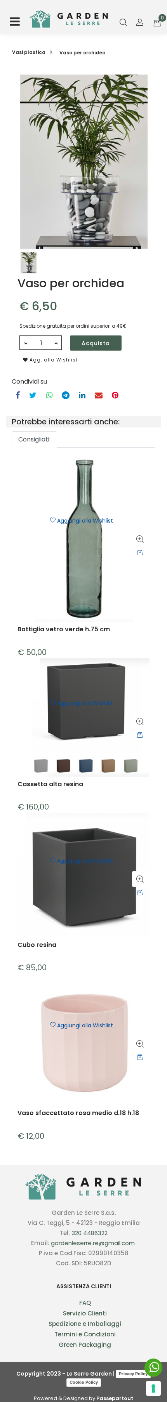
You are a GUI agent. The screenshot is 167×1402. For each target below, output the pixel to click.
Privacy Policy (133, 1373)
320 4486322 (89, 1233)
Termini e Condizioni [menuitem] (85, 1334)
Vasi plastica (28, 52)
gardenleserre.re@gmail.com (93, 1243)
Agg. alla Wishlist (53, 359)
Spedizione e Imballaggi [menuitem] (85, 1324)
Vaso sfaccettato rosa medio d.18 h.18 (78, 1113)
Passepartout (114, 1398)
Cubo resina (36, 945)
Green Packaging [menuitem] (85, 1345)
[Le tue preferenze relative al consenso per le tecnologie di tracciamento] (153, 1388)
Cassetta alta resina (50, 784)
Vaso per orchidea (82, 52)
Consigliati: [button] (34, 439)
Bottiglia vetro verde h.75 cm (63, 629)
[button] (84, 161)
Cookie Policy (84, 1382)
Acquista (96, 343)
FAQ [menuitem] (85, 1303)
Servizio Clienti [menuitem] (85, 1313)
